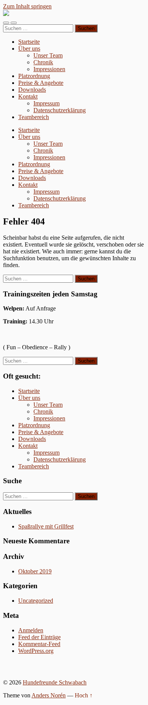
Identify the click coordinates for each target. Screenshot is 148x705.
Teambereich (33, 117)
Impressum (46, 103)
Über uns (29, 48)
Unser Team (48, 55)
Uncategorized (35, 600)
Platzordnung (34, 76)
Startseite (29, 41)
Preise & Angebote (40, 83)
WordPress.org (36, 651)
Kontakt (28, 96)
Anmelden (30, 630)
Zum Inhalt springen (27, 6)
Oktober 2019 (35, 571)
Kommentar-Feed (39, 644)
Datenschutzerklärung (59, 110)
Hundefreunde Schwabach (55, 682)
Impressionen (49, 69)
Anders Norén (48, 695)
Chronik (43, 62)
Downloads (32, 89)
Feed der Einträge (39, 637)
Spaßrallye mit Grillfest (46, 526)
